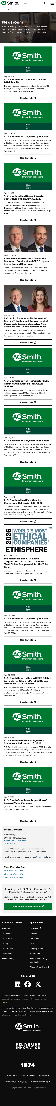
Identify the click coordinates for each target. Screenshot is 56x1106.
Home (4, 10)
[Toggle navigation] (52, 3)
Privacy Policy (12, 1075)
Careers (33, 933)
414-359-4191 (9, 843)
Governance (7, 948)
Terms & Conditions (28, 1075)
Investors (34, 928)
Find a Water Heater (39, 967)
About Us (6, 928)
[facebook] (27, 986)
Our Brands (7, 938)
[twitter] (38, 986)
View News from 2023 (13, 878)
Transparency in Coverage (15, 1082)
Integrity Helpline (37, 948)
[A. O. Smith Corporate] (15, 3)
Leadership (7, 953)
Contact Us (41, 857)
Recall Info (43, 1075)
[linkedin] (17, 986)
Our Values (6, 933)
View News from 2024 (13, 874)
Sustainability (8, 958)
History (5, 943)
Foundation (35, 953)
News (32, 943)
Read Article (27, 98)
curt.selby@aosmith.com (15, 841)
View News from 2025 (13, 870)
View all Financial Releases (27, 906)
